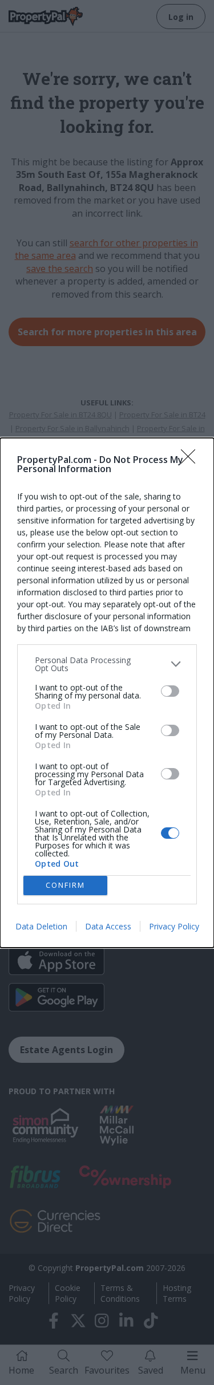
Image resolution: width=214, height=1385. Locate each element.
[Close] (192, 460)
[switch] (170, 691)
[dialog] (107, 693)
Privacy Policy (174, 926)
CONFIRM (65, 885)
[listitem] (107, 664)
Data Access (108, 926)
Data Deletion (41, 926)
